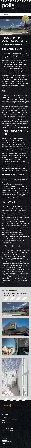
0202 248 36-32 (9, 428)
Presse (3, 443)
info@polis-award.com (10, 430)
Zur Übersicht (6, 405)
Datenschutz (4, 440)
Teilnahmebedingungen (7, 441)
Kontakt (3, 437)
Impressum (4, 438)
